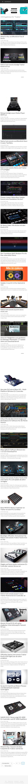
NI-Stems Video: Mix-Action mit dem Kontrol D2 (13, 226)
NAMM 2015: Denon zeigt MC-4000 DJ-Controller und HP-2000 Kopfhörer (14, 718)
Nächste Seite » (8, 765)
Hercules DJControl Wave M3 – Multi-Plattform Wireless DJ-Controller (14, 390)
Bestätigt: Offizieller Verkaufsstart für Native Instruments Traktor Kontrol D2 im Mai (14, 537)
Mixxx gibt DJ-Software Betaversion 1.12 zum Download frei (13, 450)
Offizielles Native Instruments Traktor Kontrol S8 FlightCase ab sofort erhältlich (13, 656)
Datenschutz (10, 781)
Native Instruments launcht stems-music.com (12, 310)
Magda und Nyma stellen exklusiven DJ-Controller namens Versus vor (14, 565)
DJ (7, 40)
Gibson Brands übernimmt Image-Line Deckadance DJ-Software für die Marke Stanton (14, 420)
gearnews (8, 1)
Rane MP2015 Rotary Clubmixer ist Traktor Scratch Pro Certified (13, 508)
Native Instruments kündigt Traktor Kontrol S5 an (13, 65)
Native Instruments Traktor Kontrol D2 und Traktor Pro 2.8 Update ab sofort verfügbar (14, 479)
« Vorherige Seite (5, 763)
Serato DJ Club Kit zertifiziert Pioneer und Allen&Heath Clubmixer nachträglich (13, 687)
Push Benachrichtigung (19, 782)
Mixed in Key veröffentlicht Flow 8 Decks (12, 37)
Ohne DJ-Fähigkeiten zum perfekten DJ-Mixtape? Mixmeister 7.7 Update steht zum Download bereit (13, 339)
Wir (6, 781)
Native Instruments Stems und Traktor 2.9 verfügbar (14, 169)
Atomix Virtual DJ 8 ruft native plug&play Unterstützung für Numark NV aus (13, 625)
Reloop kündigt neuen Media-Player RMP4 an (13, 114)
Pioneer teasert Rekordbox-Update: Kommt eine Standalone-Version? (13, 198)
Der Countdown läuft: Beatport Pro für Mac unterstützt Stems (14, 254)
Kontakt (21, 781)
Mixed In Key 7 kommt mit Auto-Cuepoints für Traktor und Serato (12, 747)
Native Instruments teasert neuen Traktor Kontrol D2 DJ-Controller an (13, 594)
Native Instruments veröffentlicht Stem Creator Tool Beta (14, 142)
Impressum (16, 781)
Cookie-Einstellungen (9, 782)
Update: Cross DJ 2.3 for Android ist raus (13, 284)
